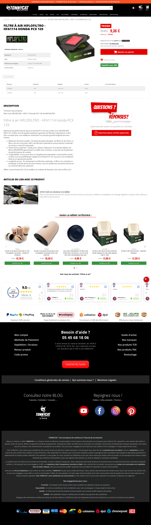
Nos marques (129, 339)
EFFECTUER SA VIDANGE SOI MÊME (55, 192)
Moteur (21, 19)
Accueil (7, 19)
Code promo (21, 354)
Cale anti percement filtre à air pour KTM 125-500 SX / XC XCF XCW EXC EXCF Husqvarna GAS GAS (75, 253)
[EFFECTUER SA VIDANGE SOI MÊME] (21, 195)
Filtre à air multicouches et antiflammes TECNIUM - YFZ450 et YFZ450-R (17, 253)
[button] (54, 47)
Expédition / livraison (25, 344)
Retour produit (22, 349)
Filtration (31, 19)
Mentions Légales (106, 380)
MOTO (14, 19)
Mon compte (21, 334)
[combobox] (75, 8)
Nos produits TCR (127, 344)
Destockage (130, 354)
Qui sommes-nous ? (83, 380)
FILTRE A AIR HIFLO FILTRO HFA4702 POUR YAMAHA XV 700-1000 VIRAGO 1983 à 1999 (104, 253)
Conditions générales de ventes (52, 380)
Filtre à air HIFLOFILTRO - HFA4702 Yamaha (133, 252)
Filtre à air (42, 19)
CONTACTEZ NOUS (75, 364)
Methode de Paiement (26, 339)
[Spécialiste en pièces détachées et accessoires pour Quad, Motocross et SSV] (17, 8)
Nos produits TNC (127, 349)
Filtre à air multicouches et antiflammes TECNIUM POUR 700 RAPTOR (46, 253)
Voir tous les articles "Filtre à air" (75, 274)
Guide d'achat (129, 334)
